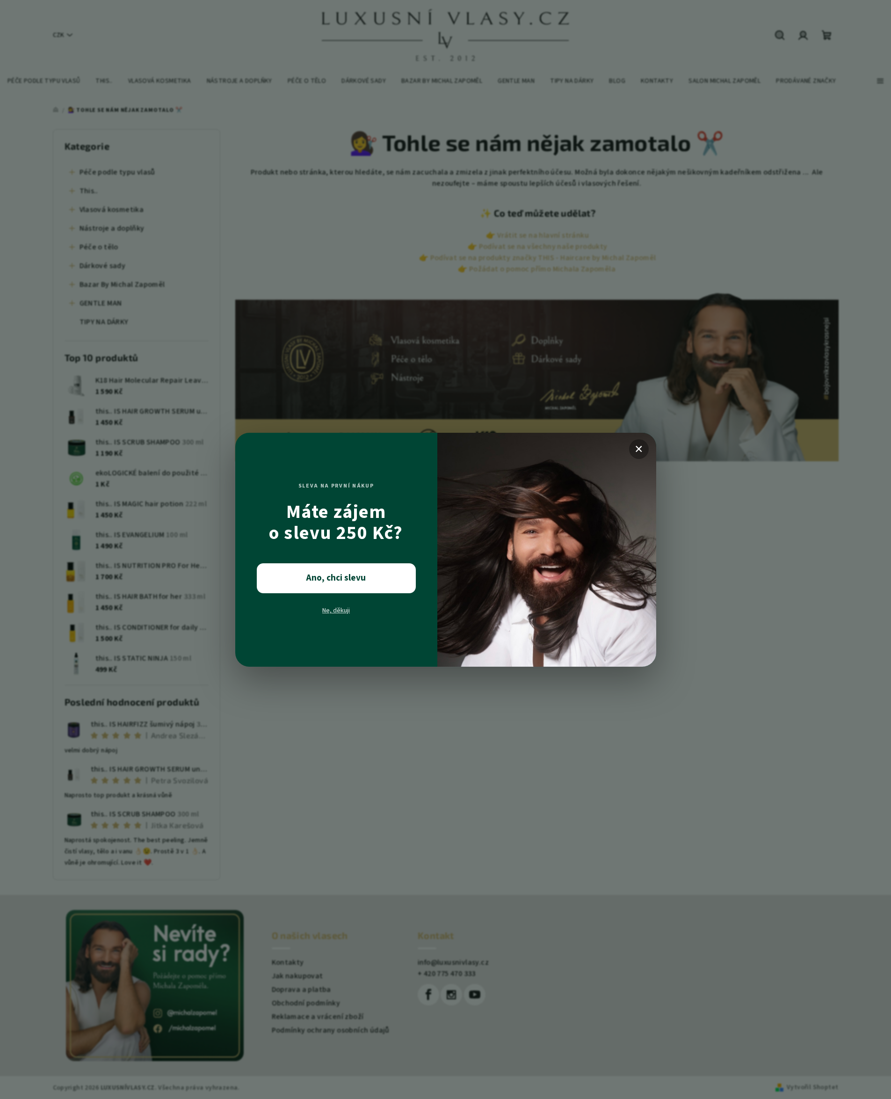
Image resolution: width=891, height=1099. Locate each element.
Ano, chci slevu (336, 578)
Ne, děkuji (336, 610)
